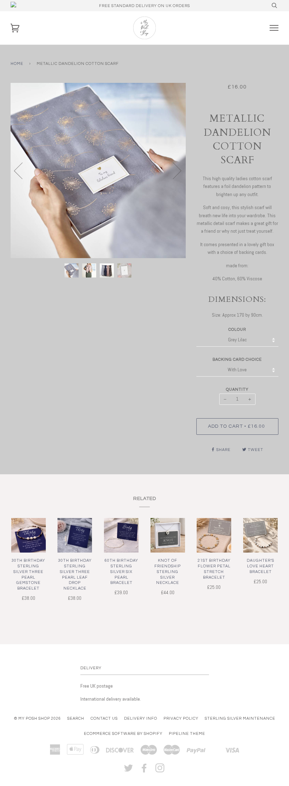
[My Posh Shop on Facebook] (144, 770)
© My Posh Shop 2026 (37, 718)
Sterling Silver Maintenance (240, 718)
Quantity (237, 389)
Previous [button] (23, 170)
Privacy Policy (181, 718)
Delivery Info (140, 718)
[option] (98, 170)
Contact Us (104, 718)
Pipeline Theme (187, 734)
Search (75, 718)
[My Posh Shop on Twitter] (128, 770)
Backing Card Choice (237, 359)
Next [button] (173, 170)
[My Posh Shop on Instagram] (160, 770)
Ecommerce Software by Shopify (123, 734)
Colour (237, 329)
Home (17, 64)
